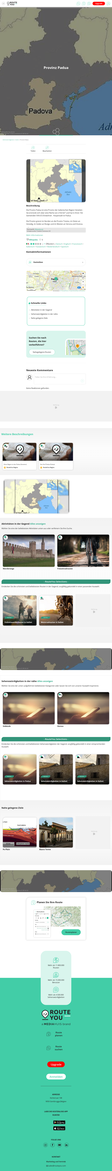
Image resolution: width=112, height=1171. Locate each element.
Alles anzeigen (38, 523)
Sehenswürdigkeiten (8, 140)
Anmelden (56, 1076)
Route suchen (59, 1048)
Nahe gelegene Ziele (39, 318)
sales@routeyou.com (57, 1166)
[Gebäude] (29, 708)
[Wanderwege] (29, 551)
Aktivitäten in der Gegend (41, 310)
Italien (17, 140)
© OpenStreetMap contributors (77, 290)
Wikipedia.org (39, 229)
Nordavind (11, 132)
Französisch (77, 244)
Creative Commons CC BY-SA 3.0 (19, 133)
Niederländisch (53, 246)
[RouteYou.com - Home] (12, 3)
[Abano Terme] (56, 832)
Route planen (58, 1034)
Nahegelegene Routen (42, 352)
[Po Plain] (20, 832)
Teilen (33, 151)
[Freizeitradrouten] (83, 551)
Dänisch (59, 244)
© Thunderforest (64, 290)
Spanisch (65, 246)
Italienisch (30, 246)
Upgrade (98, 3)
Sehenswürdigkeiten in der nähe (44, 314)
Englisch (67, 244)
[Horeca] (83, 708)
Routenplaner (71, 932)
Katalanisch (41, 246)
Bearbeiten (47, 151)
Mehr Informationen (34, 235)
